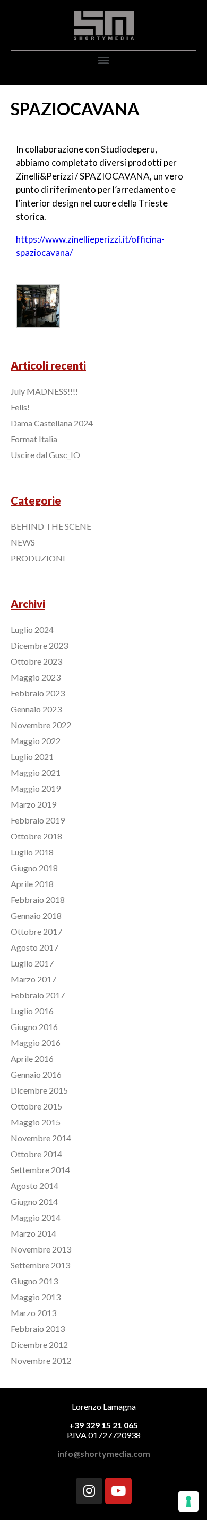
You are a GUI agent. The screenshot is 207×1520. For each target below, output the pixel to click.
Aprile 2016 (32, 1058)
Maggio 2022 (36, 741)
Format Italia (34, 439)
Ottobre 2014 (36, 1154)
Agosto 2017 (34, 947)
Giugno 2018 (34, 868)
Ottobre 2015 (36, 1106)
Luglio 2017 (32, 963)
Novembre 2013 (41, 1249)
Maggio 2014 (36, 1217)
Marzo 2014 (33, 1233)
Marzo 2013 (33, 1313)
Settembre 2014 (40, 1170)
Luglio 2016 (32, 1011)
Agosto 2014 (34, 1186)
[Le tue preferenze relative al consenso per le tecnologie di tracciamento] (188, 1501)
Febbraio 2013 (38, 1329)
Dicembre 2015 (39, 1090)
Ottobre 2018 (36, 836)
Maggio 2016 (36, 1043)
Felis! (20, 407)
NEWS (23, 542)
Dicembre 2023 (39, 645)
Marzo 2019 (33, 804)
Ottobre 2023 (36, 661)
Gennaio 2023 (36, 709)
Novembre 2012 (41, 1360)
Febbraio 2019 (38, 820)
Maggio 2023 (36, 677)
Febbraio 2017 (38, 995)
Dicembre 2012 (39, 1344)
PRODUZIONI (38, 558)
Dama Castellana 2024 (52, 423)
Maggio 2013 (36, 1297)
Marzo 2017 (33, 979)
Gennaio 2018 (36, 915)
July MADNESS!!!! (44, 391)
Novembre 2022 (41, 725)
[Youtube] (118, 1491)
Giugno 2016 (34, 1027)
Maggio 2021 (36, 772)
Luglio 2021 (32, 757)
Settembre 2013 (40, 1265)
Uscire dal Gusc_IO (45, 455)
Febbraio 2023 (38, 693)
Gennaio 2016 (36, 1074)
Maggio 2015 (36, 1122)
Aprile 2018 (32, 884)
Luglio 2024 (32, 629)
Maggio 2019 (36, 788)
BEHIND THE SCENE (51, 526)
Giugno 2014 (34, 1201)
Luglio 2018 (32, 852)
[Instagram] (89, 1491)
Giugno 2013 (34, 1281)
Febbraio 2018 (38, 900)
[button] (104, 60)
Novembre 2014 (41, 1138)
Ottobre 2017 (36, 931)
